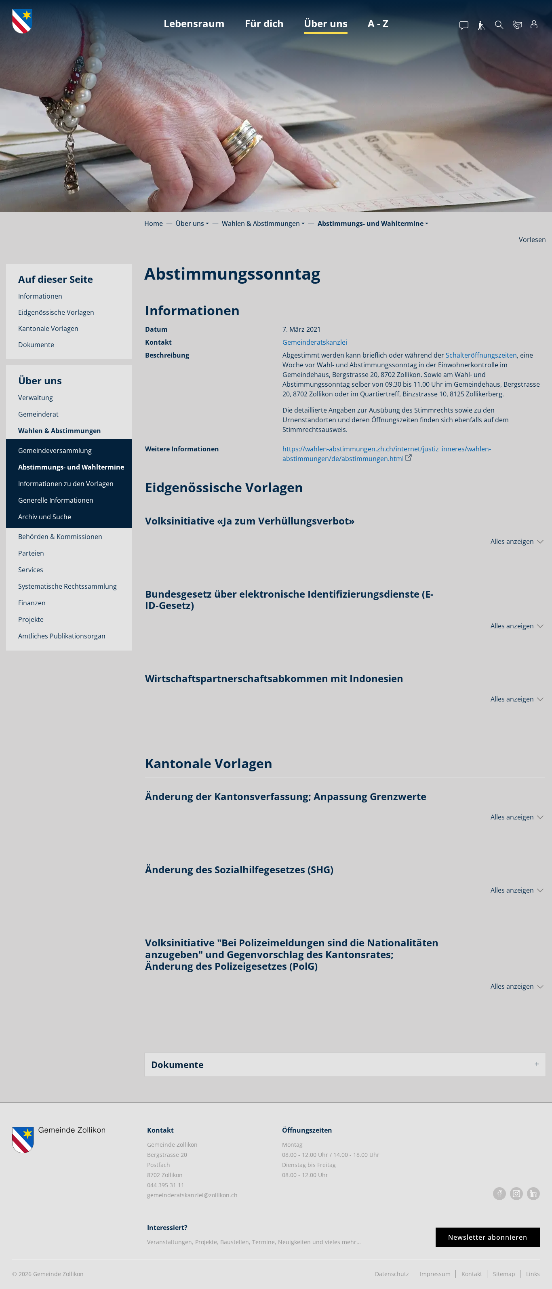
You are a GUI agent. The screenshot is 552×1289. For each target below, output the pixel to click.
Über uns (326, 23)
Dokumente (36, 344)
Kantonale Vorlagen (48, 328)
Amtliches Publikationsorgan (61, 636)
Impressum (435, 1274)
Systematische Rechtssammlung (67, 586)
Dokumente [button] (177, 1064)
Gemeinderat (38, 414)
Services (30, 569)
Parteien (31, 553)
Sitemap (504, 1274)
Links (533, 1274)
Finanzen (32, 602)
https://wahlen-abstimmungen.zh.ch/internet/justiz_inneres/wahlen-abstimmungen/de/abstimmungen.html (386, 453)
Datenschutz (392, 1274)
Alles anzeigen (512, 541)
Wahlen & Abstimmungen (59, 430)
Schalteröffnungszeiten (481, 355)
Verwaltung (35, 397)
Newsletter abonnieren (487, 1237)
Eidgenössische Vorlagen (56, 312)
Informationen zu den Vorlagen (66, 483)
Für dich (264, 23)
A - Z (378, 23)
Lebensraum (194, 23)
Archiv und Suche (44, 516)
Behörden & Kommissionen (60, 536)
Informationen (40, 296)
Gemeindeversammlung (55, 450)
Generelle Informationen (55, 500)
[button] (192, 223)
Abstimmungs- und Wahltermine (71, 469)
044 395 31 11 (165, 1185)
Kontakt (471, 1274)
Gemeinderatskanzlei (314, 342)
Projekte (31, 619)
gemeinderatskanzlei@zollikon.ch (192, 1195)
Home (153, 223)
